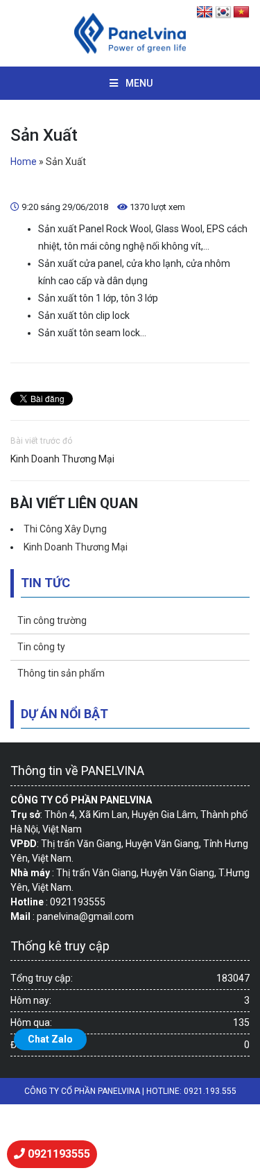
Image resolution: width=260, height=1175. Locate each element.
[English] (205, 12)
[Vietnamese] (241, 12)
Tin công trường (52, 620)
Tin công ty (41, 646)
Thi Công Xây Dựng (65, 528)
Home (23, 161)
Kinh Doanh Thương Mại (62, 458)
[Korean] (223, 12)
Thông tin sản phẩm (61, 673)
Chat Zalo (50, 1039)
